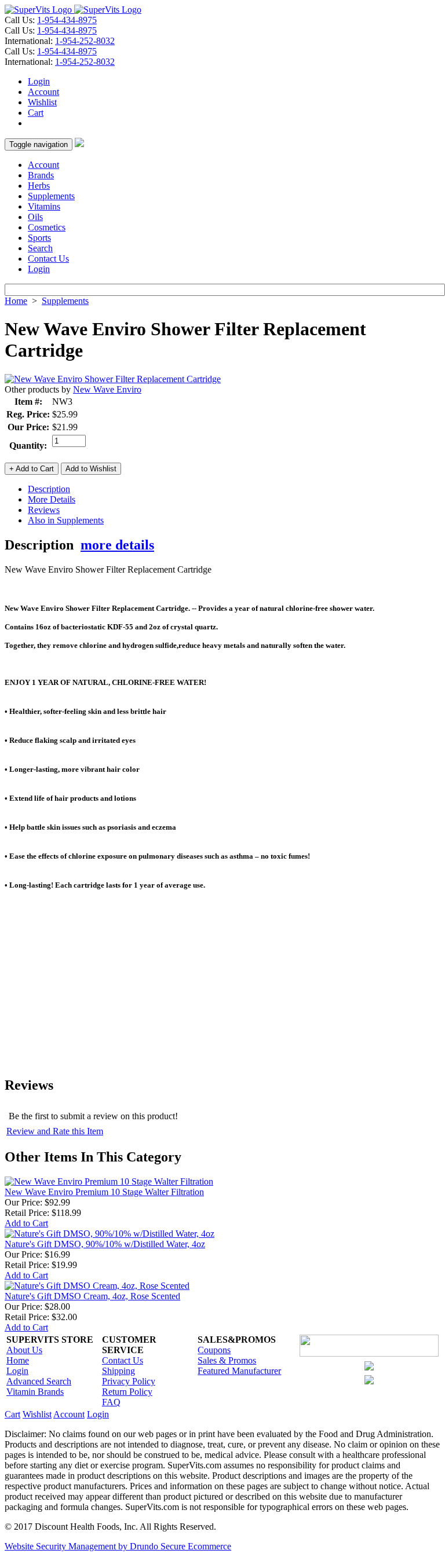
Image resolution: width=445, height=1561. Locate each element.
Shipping (118, 1371)
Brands (41, 175)
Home (16, 301)
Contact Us (48, 258)
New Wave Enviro (107, 389)
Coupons (214, 1350)
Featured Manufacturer (239, 1371)
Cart (35, 113)
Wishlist (42, 102)
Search (40, 248)
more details (117, 544)
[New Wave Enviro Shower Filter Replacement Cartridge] (113, 379)
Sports (39, 238)
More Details (51, 499)
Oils (35, 217)
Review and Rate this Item (54, 1131)
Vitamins (44, 206)
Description (49, 489)
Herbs (39, 185)
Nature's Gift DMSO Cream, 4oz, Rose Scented (92, 1296)
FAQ (111, 1402)
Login (39, 81)
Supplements (51, 196)
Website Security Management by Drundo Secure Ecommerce (118, 1546)
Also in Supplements (66, 520)
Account (43, 92)
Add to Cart (26, 1223)
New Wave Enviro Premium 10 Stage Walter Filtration (104, 1192)
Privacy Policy (128, 1381)
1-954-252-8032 (85, 41)
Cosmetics (46, 227)
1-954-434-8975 (67, 20)
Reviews (44, 510)
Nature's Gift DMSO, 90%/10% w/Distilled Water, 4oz (105, 1244)
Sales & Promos (227, 1360)
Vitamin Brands (35, 1392)
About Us (24, 1350)
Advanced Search (38, 1381)
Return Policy (127, 1392)
